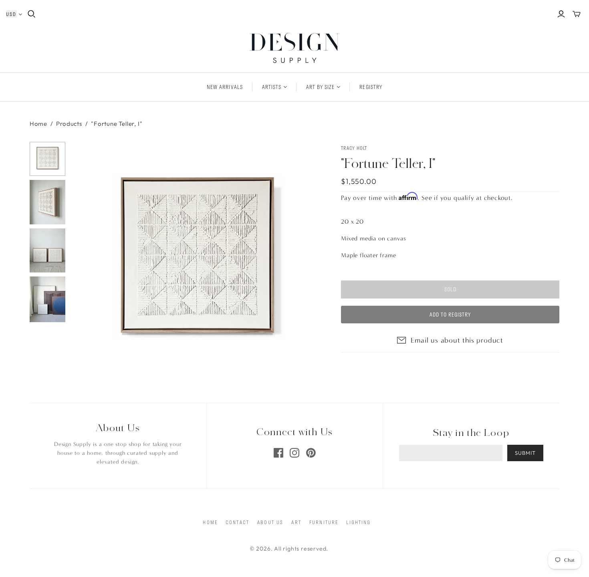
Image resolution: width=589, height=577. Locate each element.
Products (69, 123)
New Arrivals (224, 87)
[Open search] (32, 14)
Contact (237, 522)
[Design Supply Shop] (295, 48)
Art (296, 522)
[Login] (561, 14)
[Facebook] (278, 453)
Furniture (323, 522)
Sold (450, 289)
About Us (270, 522)
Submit (525, 453)
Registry (370, 87)
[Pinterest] (311, 453)
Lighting (358, 522)
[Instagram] (294, 453)
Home (38, 123)
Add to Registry (450, 315)
